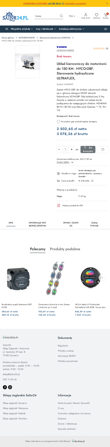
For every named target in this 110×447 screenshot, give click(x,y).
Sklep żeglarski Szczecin (15, 403)
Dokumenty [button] (65, 338)
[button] (105, 29)
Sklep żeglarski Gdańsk (14, 413)
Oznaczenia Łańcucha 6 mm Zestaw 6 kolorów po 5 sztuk (54, 306)
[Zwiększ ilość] (71, 149)
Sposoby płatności (67, 429)
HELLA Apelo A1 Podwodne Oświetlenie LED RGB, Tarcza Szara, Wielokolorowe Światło (91, 306)
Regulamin (63, 345)
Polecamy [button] (37, 249)
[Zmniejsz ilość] (59, 149)
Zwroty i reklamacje (67, 423)
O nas (61, 408)
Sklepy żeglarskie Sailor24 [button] (20, 395)
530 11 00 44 (9, 379)
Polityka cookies (66, 350)
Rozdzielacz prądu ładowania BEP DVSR (17, 306)
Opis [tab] (11, 222)
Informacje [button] (64, 395)
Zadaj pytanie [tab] (94, 224)
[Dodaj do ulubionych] (102, 149)
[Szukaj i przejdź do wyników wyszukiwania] (61, 16)
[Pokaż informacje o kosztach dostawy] (92, 180)
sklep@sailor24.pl (11, 374)
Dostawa (62, 418)
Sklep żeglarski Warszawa (15, 408)
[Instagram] (10, 387)
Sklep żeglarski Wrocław (15, 418)
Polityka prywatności (68, 361)
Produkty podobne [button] (65, 249)
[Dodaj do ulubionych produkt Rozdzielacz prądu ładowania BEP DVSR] (32, 260)
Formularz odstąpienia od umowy (74, 413)
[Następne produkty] (102, 278)
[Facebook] (5, 387)
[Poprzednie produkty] (8, 278)
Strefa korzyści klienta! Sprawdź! (74, 403)
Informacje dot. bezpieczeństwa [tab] (37, 224)
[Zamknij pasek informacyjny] (107, 3)
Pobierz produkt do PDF (72, 205)
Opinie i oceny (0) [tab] (71, 224)
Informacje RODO (67, 356)
